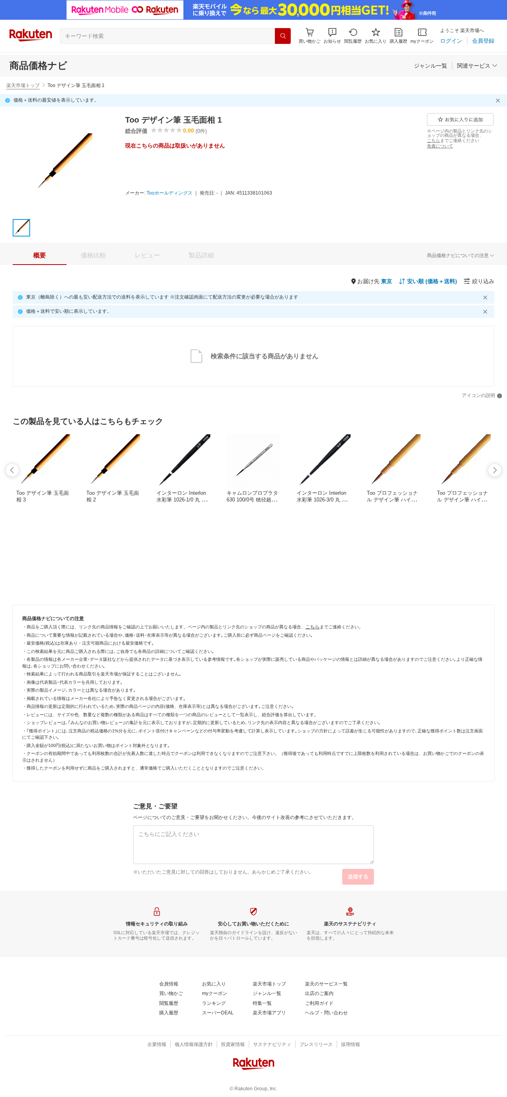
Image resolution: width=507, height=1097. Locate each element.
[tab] (40, 255)
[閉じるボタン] (499, 100)
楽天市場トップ (23, 85)
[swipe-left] (12, 470)
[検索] (283, 36)
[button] (332, 36)
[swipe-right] (494, 470)
